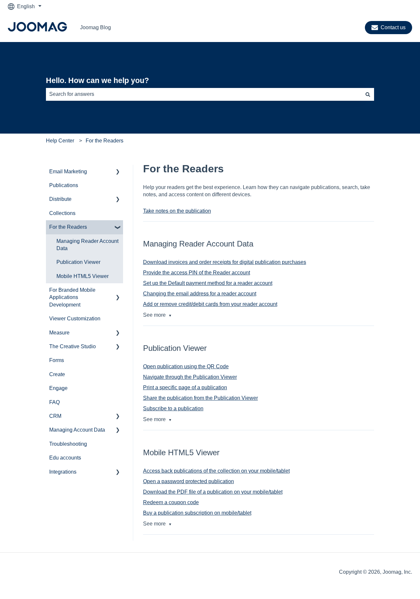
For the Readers (104, 140)
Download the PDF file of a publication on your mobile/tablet (213, 492)
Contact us (393, 27)
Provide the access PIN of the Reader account (196, 272)
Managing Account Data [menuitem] (77, 430)
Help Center (60, 140)
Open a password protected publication (188, 481)
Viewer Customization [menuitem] (74, 318)
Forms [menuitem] (56, 360)
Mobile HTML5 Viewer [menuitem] (82, 276)
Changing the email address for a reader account (199, 293)
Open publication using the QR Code (186, 366)
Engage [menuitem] (58, 388)
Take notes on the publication (177, 211)
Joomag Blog (95, 27)
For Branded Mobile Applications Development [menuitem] (72, 297)
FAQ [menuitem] (54, 402)
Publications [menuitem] (63, 185)
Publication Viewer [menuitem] (78, 262)
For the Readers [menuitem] (68, 227)
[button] (118, 172)
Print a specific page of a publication (185, 387)
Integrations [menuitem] (62, 472)
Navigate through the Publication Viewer (190, 377)
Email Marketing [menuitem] (68, 171)
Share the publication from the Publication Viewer (200, 398)
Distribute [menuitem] (60, 199)
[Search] (368, 94)
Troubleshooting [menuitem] (68, 444)
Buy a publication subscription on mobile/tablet (197, 513)
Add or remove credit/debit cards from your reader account (210, 304)
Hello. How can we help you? (97, 80)
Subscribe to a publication (173, 408)
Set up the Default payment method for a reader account (207, 283)
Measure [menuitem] (59, 332)
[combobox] (204, 94)
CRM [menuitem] (55, 416)
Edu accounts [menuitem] (65, 457)
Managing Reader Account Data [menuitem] (87, 244)
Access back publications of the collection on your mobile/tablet (216, 471)
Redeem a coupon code (171, 502)
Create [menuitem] (57, 374)
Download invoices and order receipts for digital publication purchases (224, 262)
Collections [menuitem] (62, 213)
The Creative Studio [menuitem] (72, 346)
